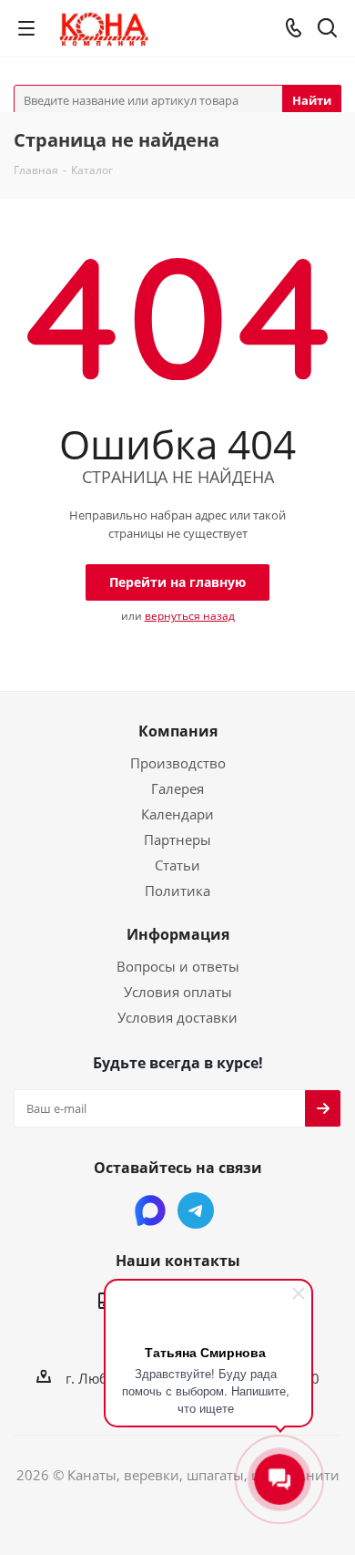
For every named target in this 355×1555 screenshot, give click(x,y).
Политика (177, 890)
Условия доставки (177, 1017)
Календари (177, 814)
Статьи (177, 865)
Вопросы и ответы (178, 966)
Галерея (177, 788)
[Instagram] (150, 1210)
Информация (178, 934)
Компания (178, 731)
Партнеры (177, 839)
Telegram (196, 1210)
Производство (178, 763)
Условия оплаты (178, 992)
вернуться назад (190, 615)
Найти (311, 100)
